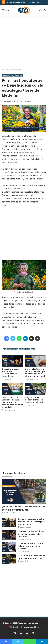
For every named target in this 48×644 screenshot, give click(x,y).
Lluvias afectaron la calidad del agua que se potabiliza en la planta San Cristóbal (35, 372)
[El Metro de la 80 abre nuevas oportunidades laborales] (9, 559)
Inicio (5, 70)
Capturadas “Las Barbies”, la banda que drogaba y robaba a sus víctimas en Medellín (12, 402)
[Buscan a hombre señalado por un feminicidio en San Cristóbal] (9, 535)
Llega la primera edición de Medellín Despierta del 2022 (34, 400)
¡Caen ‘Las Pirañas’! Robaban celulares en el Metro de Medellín (31, 546)
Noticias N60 (15, 627)
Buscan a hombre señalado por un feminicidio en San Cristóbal (31, 534)
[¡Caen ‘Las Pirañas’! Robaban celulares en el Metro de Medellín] (9, 547)
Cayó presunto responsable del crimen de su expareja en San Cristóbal (31, 522)
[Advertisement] (24, 42)
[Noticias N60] (24, 10)
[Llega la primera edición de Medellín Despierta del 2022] (35, 389)
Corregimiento (15, 70)
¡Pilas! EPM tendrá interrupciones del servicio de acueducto (23, 508)
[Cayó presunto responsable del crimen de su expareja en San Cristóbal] (9, 522)
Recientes (18, 75)
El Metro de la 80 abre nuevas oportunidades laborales (31, 557)
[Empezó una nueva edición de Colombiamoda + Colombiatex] (12, 361)
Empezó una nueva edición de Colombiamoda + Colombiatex (10, 372)
